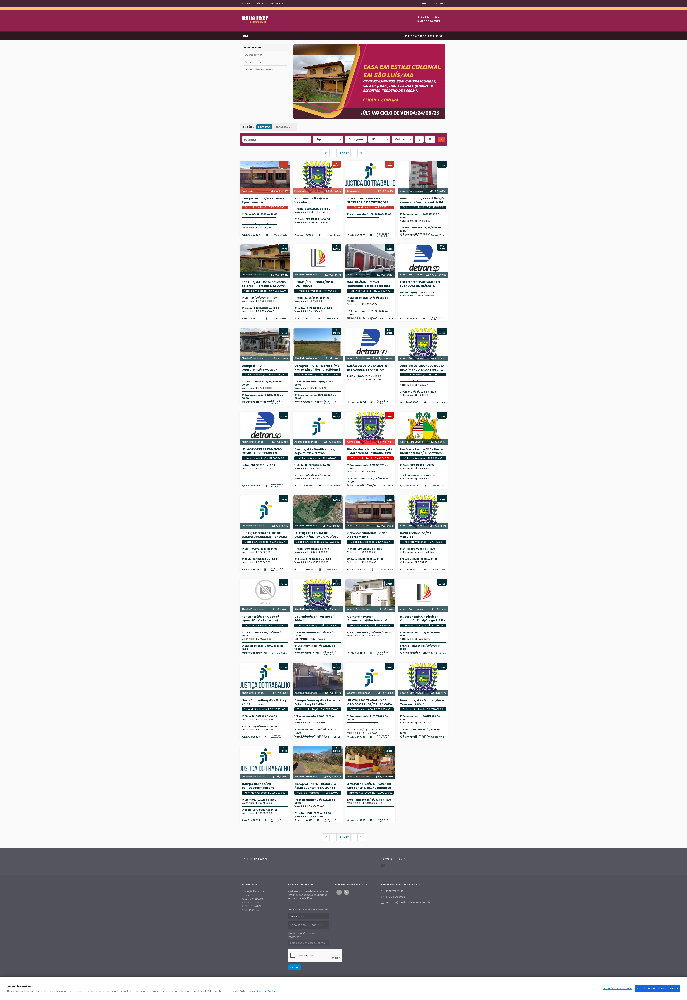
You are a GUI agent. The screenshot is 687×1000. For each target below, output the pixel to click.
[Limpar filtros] (441, 139)
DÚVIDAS (246, 3)
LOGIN (423, 3)
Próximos (264, 126)
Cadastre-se (253, 62)
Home (245, 36)
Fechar (674, 988)
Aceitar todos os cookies (651, 988)
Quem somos (254, 54)
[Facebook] (339, 892)
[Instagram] (346, 892)
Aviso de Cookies (267, 991)
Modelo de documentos (261, 69)
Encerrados (284, 126)
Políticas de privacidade (267, 3)
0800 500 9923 (430, 21)
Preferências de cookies (617, 988)
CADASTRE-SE (438, 3)
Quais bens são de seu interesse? (302, 935)
